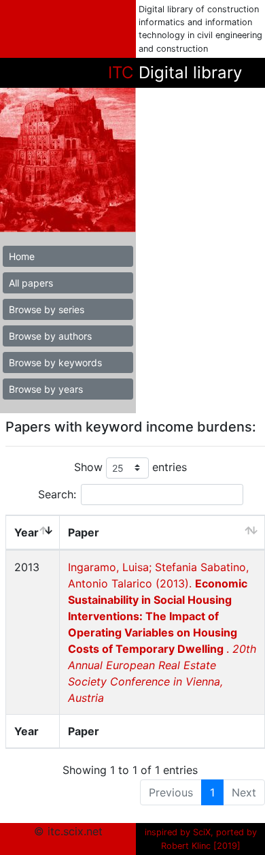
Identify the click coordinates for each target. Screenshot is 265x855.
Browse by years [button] (46, 389)
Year (26, 532)
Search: (57, 494)
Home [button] (22, 256)
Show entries (130, 467)
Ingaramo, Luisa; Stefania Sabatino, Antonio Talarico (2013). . (162, 632)
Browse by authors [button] (50, 336)
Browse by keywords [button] (55, 362)
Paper (83, 532)
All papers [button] (31, 283)
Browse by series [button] (46, 309)
